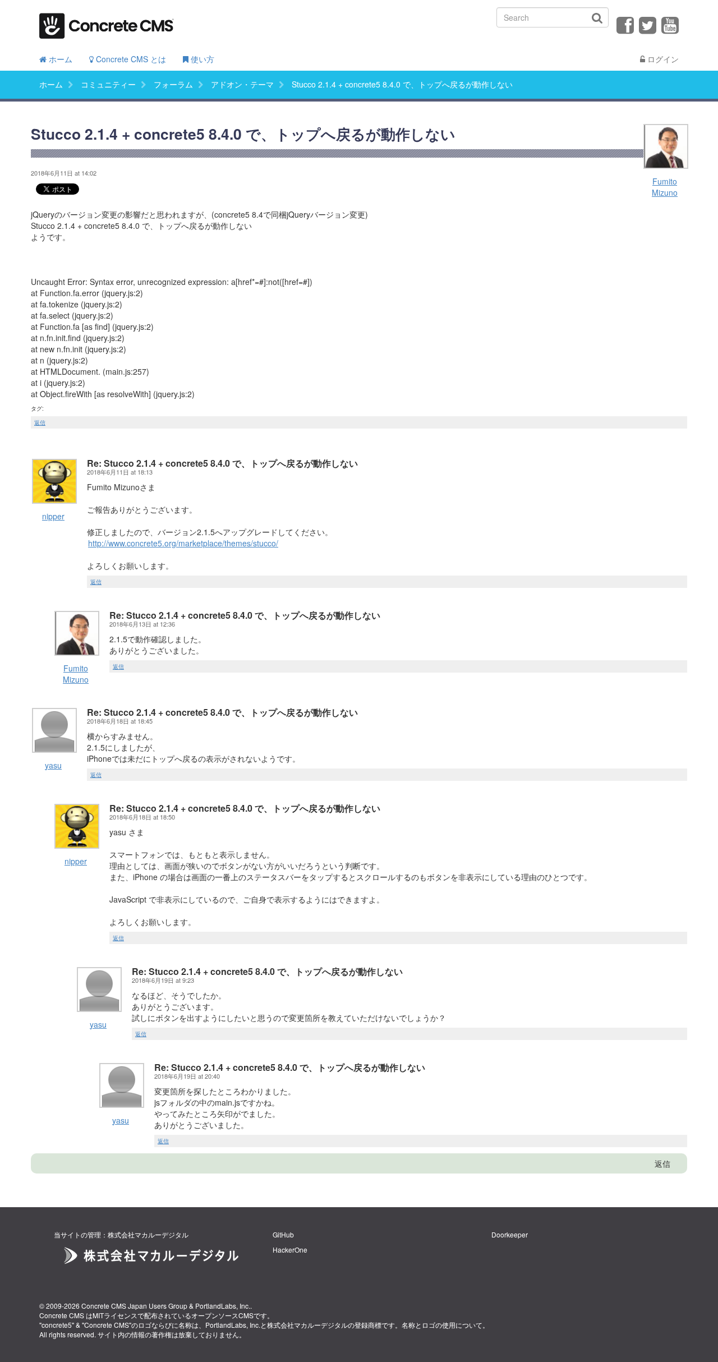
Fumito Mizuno (665, 187)
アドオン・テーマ (242, 84)
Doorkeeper (509, 1234)
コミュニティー (108, 84)
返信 (39, 422)
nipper (53, 516)
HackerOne (290, 1249)
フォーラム (173, 84)
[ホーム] (106, 22)
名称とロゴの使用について (442, 1324)
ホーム (59, 59)
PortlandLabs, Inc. (222, 1305)
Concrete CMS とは (130, 59)
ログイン (662, 59)
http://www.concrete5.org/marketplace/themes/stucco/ (183, 543)
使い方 (201, 59)
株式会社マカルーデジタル (307, 1324)
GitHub (283, 1234)
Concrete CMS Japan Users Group (134, 1305)
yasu (53, 765)
